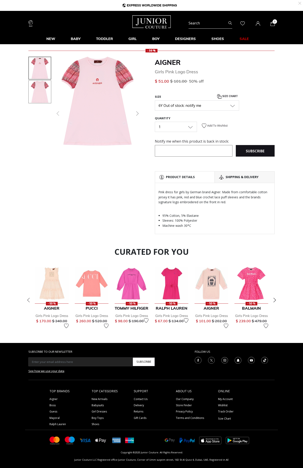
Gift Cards (140, 418)
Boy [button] (155, 38)
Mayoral (54, 418)
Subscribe (143, 362)
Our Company (185, 399)
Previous (28, 300)
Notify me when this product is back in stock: (192, 141)
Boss (52, 405)
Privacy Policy (184, 411)
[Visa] (85, 440)
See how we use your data (46, 371)
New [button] (50, 38)
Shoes (95, 424)
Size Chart (230, 96)
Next (274, 300)
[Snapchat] (238, 359)
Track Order (226, 411)
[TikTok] (264, 359)
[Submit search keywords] (230, 23)
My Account (225, 399)
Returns (138, 411)
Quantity (162, 118)
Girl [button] (132, 38)
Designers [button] (185, 38)
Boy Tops (98, 418)
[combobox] (210, 23)
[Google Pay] (170, 440)
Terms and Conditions (190, 418)
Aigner (168, 62)
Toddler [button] (104, 38)
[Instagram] (224, 359)
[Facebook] (198, 359)
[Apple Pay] (100, 440)
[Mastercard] (54, 440)
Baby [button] (76, 38)
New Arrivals (99, 399)
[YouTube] (251, 359)
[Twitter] (211, 359)
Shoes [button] (217, 38)
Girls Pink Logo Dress (51, 316)
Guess (53, 411)
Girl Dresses (99, 411)
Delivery (139, 405)
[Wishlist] (66, 326)
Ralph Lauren (57, 424)
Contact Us (141, 399)
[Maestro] (70, 440)
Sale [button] (244, 38)
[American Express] (116, 440)
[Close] (299, 3)
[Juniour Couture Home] (151, 21)
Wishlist (223, 405)
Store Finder (184, 405)
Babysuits (98, 405)
